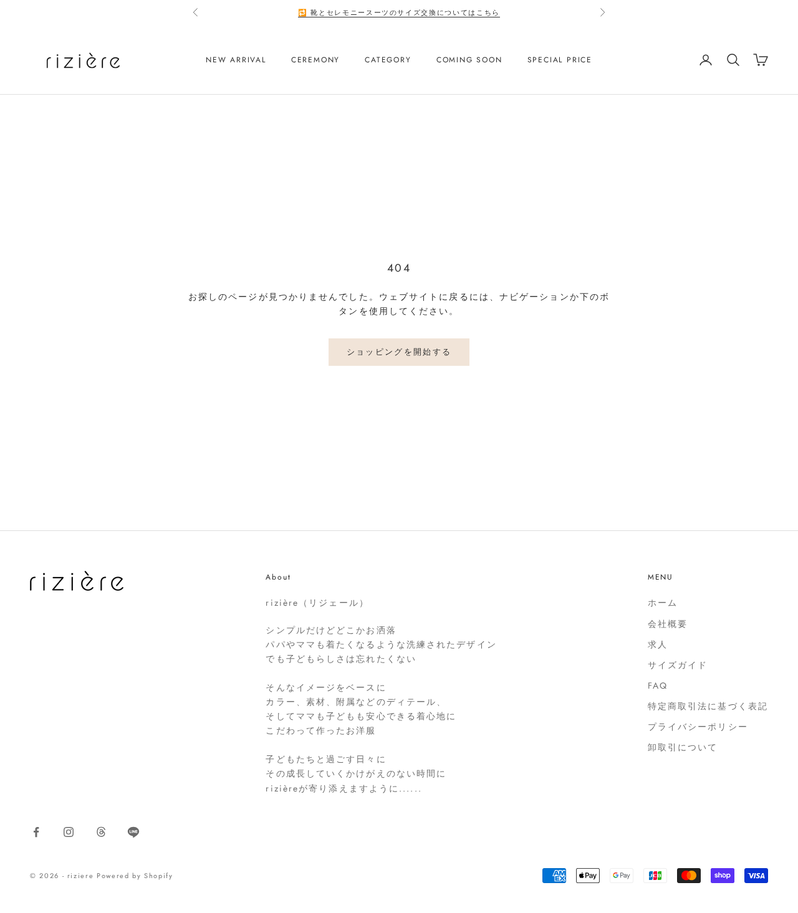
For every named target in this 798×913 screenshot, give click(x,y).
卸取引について (683, 747)
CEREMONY (315, 59)
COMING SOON (469, 59)
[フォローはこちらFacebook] (36, 832)
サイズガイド (678, 665)
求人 (658, 644)
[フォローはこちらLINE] (133, 832)
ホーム (663, 602)
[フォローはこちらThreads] (101, 832)
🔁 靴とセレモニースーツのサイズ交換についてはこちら (399, 12)
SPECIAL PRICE (559, 59)
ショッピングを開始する (399, 352)
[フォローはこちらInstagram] (68, 832)
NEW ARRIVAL (236, 59)
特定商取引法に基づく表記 (708, 706)
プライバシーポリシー (698, 726)
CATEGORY (388, 59)
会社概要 (668, 624)
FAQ (658, 685)
